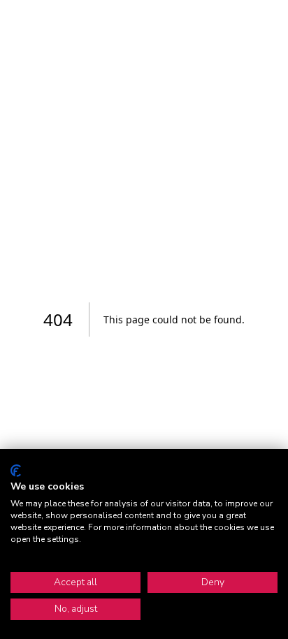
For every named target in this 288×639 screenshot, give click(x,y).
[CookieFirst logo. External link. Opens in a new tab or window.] (15, 470)
